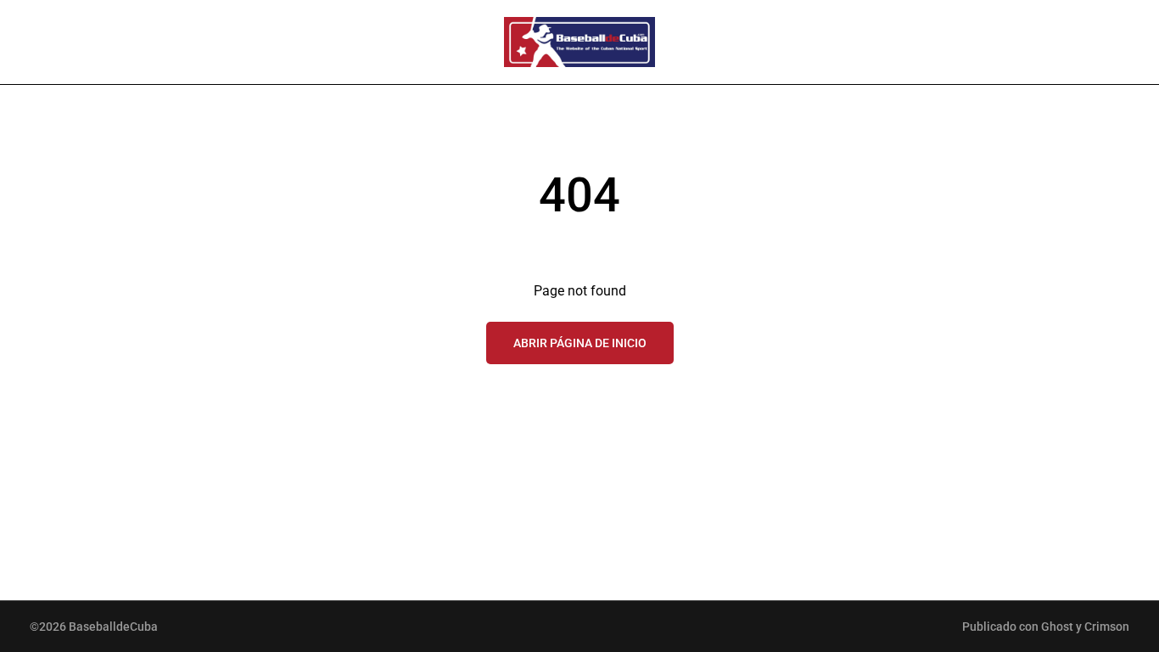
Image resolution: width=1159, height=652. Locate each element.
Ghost (1057, 626)
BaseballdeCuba (113, 626)
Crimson (1106, 626)
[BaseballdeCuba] (579, 42)
